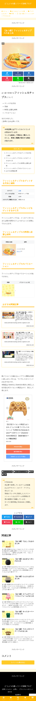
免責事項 (18, 694)
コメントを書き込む (18, 662)
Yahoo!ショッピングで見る (18, 456)
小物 (19, 190)
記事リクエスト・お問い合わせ (10, 690)
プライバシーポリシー (26, 689)
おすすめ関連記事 (11, 171)
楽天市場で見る (18, 451)
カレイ (19, 251)
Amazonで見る (18, 446)
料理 (32, 471)
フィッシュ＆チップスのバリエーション (18, 168)
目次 (15, 149)
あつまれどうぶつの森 (22, 471)
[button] (32, 372)
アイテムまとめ (8, 471)
